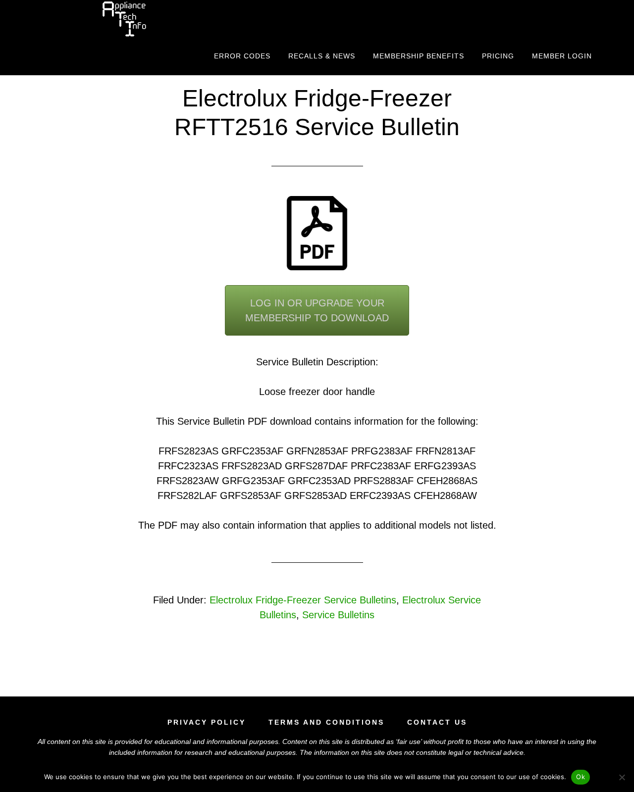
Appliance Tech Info (124, 19)
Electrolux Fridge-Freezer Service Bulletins (303, 599)
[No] (622, 777)
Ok (580, 777)
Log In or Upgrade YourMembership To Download (317, 310)
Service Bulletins (338, 614)
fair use (409, 741)
